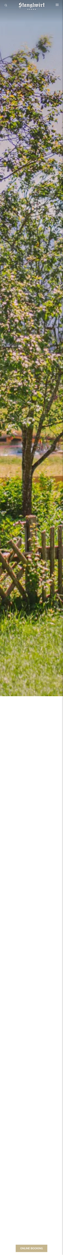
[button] (57, 5)
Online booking (31, 1248)
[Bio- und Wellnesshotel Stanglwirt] (31, 5)
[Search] (6, 5)
